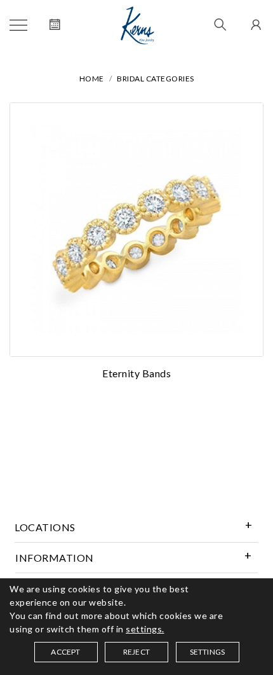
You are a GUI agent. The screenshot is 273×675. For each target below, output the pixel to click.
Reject (136, 652)
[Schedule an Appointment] (55, 25)
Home (91, 78)
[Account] (254, 25)
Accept (65, 652)
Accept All (136, 476)
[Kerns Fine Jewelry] (137, 25)
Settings (207, 652)
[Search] (220, 25)
